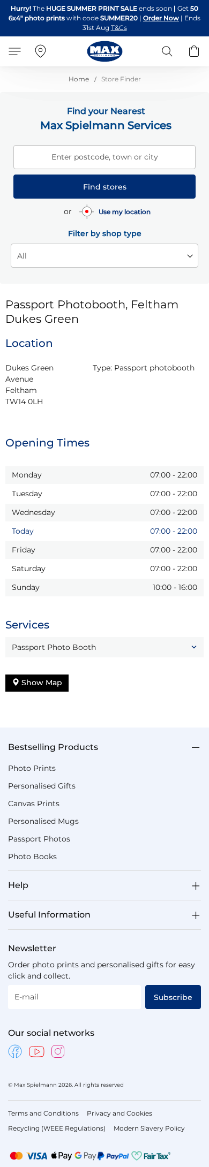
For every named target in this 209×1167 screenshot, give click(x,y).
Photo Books (32, 856)
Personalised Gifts (42, 786)
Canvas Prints (33, 803)
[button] (104, 647)
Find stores (104, 187)
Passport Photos (39, 839)
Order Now (161, 18)
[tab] (104, 747)
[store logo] (105, 51)
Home (80, 79)
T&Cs (119, 28)
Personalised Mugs (43, 821)
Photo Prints (32, 768)
